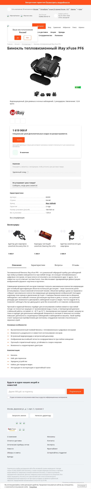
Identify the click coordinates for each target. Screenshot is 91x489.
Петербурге (44, 9)
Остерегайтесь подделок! (57, 453)
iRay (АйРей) (51, 203)
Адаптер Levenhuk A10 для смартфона (70, 245)
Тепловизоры (26, 44)
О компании (12, 437)
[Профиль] (49, 25)
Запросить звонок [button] (19, 415)
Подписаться (75, 391)
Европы (73, 9)
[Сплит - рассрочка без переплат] (77, 87)
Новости (10, 449)
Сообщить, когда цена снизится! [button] (25, 185)
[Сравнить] (17, 121)
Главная (10, 44)
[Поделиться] (23, 121)
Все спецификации (17, 218)
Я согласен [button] (82, 486)
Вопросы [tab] (58, 265)
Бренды (62, 32)
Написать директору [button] (43, 415)
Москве (36, 9)
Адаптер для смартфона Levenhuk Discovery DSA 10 (18, 245)
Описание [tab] (16, 265)
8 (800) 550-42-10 (44, 16)
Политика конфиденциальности (73, 482)
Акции (53, 32)
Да (18, 38)
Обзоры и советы (14, 453)
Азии (80, 9)
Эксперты (51, 445)
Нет (27, 38)
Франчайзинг (52, 449)
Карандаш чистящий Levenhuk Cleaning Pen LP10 (44, 245)
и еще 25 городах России (57, 9)
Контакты (50, 441)
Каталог (17, 44)
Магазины (51, 437)
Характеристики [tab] (38, 265)
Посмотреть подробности (58, 2)
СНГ (67, 9)
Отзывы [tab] (75, 265)
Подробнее (33, 487)
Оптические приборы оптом (18, 445)
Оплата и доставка (40, 32)
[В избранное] (12, 121)
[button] (13, 16)
